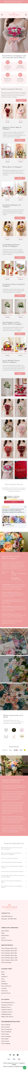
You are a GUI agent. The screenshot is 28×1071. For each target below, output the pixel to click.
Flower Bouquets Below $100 (9, 957)
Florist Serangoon (6, 1036)
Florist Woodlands (6, 1031)
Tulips (3, 974)
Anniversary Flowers (7, 1005)
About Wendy (5, 930)
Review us (14, 502)
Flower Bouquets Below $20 (9, 948)
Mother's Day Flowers (7, 1016)
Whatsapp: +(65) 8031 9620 (8, 918)
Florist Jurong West (6, 1029)
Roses (3, 972)
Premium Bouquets (6, 962)
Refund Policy (5, 935)
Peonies (3, 981)
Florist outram (5, 1041)
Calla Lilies (4, 990)
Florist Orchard (5, 1027)
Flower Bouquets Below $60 (9, 953)
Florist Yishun (5, 1034)
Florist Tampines (5, 1024)
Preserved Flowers (6, 986)
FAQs (2, 933)
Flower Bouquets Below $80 (9, 955)
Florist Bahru (5, 1038)
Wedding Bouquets (6, 1014)
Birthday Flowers (6, 1007)
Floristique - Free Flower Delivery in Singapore (13, 497)
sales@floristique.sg (6, 916)
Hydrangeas (4, 983)
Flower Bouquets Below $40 (9, 950)
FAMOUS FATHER (10, 524)
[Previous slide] (2, 516)
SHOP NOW (9, 636)
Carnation (4, 988)
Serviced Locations (6, 940)
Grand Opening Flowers (7, 1002)
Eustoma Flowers (6, 993)
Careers (3, 938)
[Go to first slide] (25, 516)
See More (21, 100)
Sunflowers (4, 976)
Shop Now (14, 699)
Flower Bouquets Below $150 (9, 960)
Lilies (2, 979)
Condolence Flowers (6, 1012)
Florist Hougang (5, 1043)
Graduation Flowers (6, 1009)
